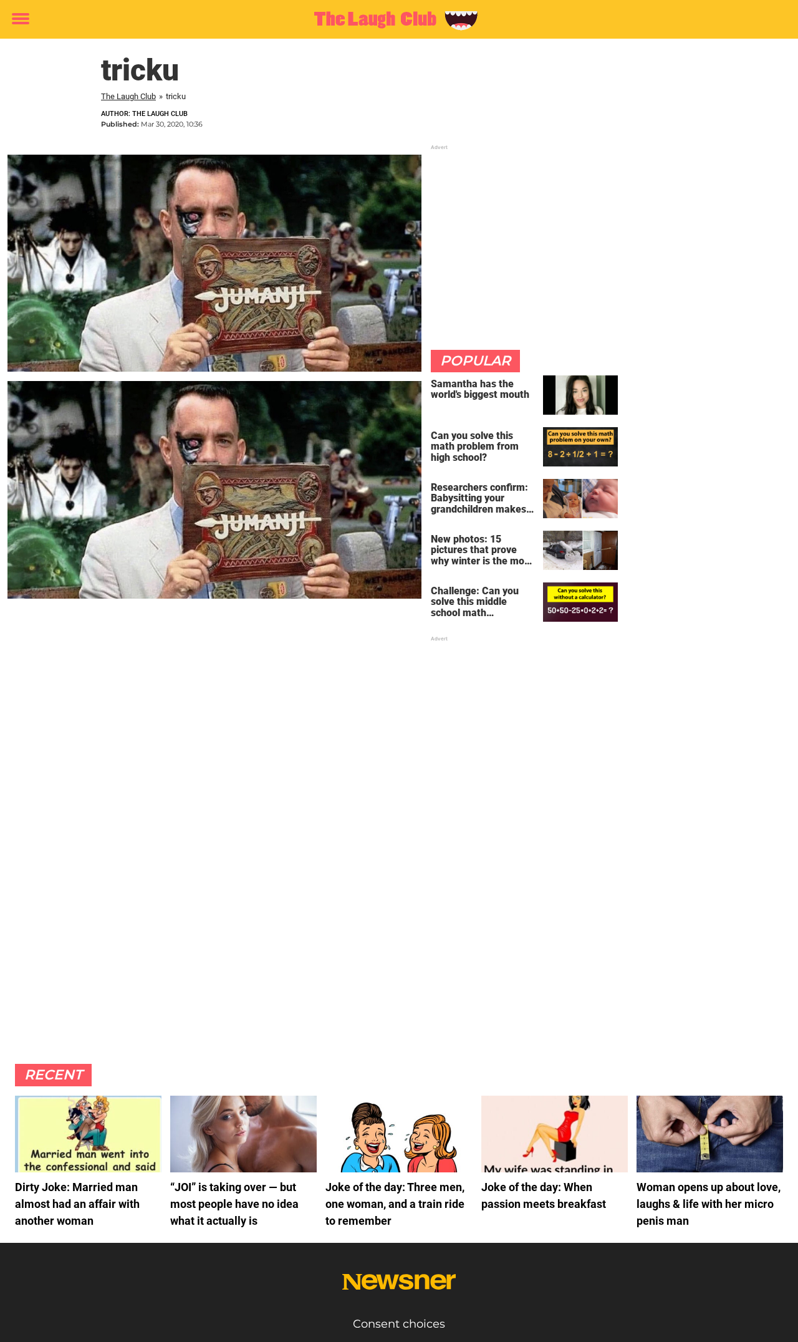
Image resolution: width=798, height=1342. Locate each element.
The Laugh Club (128, 96)
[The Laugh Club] (394, 19)
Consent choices (399, 1324)
